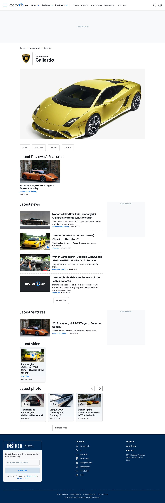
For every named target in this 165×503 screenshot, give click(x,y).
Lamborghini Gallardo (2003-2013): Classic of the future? (73, 237)
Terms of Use (22, 478)
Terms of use (103, 494)
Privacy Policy (31, 476)
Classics (55, 248)
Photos (84, 5)
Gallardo (47, 48)
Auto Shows (96, 5)
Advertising (131, 446)
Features (60, 5)
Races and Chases (59, 269)
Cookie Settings (89, 494)
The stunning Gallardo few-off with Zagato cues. (74, 330)
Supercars (56, 292)
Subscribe (22, 470)
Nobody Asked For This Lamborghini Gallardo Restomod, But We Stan (74, 215)
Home (22, 48)
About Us (130, 441)
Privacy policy (62, 494)
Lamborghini (34, 48)
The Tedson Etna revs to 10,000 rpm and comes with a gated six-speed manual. (76, 222)
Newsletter (109, 5)
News (33, 5)
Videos (75, 5)
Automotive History (28, 192)
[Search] (154, 5)
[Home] (18, 5)
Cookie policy (75, 494)
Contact (130, 450)
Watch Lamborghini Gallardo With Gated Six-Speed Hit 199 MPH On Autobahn (77, 258)
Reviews (46, 5)
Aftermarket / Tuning (60, 227)
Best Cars (121, 5)
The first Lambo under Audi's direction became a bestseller (74, 244)
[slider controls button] (92, 388)
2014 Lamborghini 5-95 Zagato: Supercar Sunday (37, 187)
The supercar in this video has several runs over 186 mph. (75, 265)
